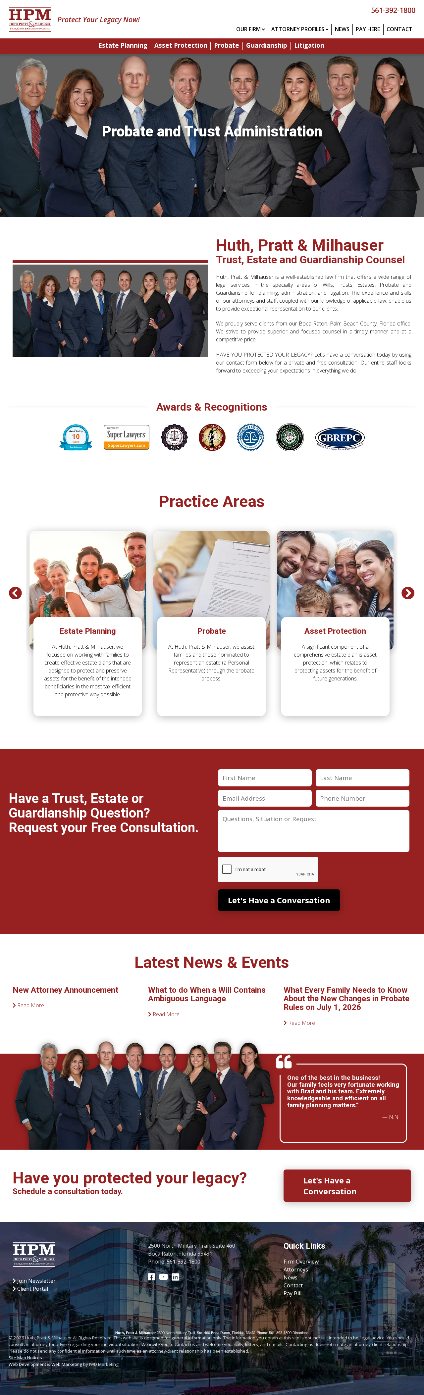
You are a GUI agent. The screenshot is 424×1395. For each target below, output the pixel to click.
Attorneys (296, 1269)
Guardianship (266, 45)
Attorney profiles (297, 29)
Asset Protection (180, 45)
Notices (34, 1358)
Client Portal (32, 1288)
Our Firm (248, 29)
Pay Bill (292, 1293)
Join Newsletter (36, 1280)
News (342, 29)
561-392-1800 (393, 10)
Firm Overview (301, 1261)
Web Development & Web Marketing (45, 1364)
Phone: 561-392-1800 (274, 1333)
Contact (399, 29)
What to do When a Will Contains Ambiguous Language (207, 994)
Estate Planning (122, 45)
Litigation (309, 45)
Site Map (17, 1358)
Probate (226, 45)
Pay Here (368, 29)
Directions (300, 1333)
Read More (30, 1005)
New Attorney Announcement (65, 990)
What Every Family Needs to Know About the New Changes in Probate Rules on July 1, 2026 (346, 998)
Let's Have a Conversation (330, 1186)
